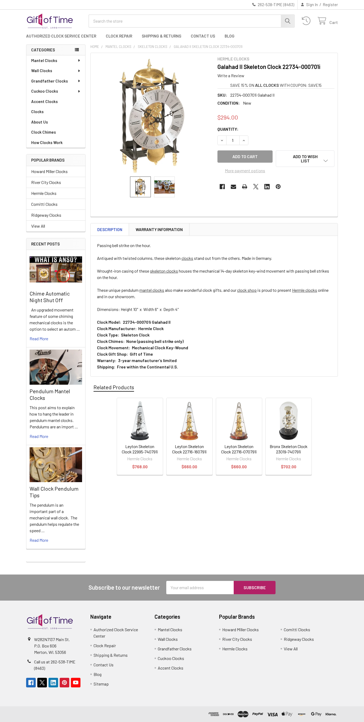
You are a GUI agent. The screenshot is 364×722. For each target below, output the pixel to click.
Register (330, 4)
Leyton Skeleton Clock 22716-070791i (239, 449)
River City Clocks (46, 182)
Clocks (37, 111)
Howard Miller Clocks (49, 171)
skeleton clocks (164, 270)
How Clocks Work (47, 142)
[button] (305, 158)
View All (38, 225)
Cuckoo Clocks (44, 91)
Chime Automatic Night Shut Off (50, 296)
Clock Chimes (43, 132)
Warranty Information (159, 229)
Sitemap (101, 683)
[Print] (244, 186)
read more (39, 338)
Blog (229, 36)
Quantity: (227, 129)
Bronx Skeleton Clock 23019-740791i (289, 449)
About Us (39, 122)
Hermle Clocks (43, 193)
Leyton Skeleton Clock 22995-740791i (140, 449)
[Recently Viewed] (307, 21)
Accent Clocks (44, 101)
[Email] (233, 186)
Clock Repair (119, 36)
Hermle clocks (304, 290)
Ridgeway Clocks (46, 215)
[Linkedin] (267, 186)
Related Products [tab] (114, 387)
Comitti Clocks (44, 204)
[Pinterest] (278, 186)
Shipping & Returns (161, 36)
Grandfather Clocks (49, 81)
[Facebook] (222, 186)
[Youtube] (75, 682)
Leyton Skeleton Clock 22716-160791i (189, 449)
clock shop (247, 290)
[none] (152, 114)
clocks (187, 258)
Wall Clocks (41, 70)
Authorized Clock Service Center (61, 36)
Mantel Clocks (44, 60)
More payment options (245, 170)
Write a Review (230, 75)
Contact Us (203, 36)
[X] (256, 186)
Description (109, 229)
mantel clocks (151, 290)
